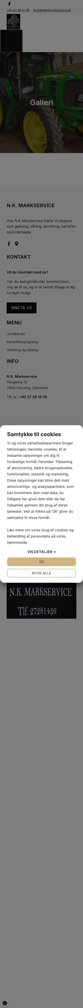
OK (41, 561)
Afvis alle (41, 573)
